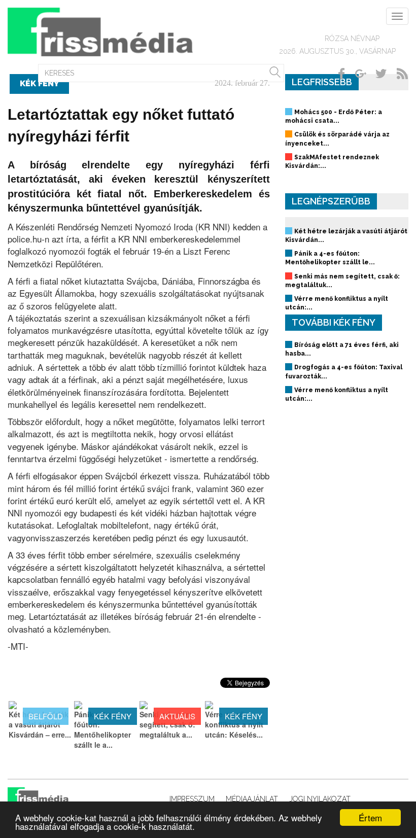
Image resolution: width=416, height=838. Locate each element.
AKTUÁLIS (177, 716)
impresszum (192, 799)
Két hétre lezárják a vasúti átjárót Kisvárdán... (346, 235)
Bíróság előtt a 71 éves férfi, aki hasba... (342, 349)
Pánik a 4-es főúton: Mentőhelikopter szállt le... (330, 258)
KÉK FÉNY (112, 716)
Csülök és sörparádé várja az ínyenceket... (337, 139)
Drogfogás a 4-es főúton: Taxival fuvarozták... (343, 371)
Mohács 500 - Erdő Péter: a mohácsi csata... (333, 116)
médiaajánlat (252, 799)
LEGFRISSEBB (322, 82)
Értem (370, 817)
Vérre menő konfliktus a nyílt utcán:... (336, 303)
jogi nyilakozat (320, 799)
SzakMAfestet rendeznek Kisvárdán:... (332, 161)
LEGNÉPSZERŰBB (331, 201)
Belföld (45, 716)
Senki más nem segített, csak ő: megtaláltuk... (342, 281)
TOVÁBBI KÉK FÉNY (333, 322)
